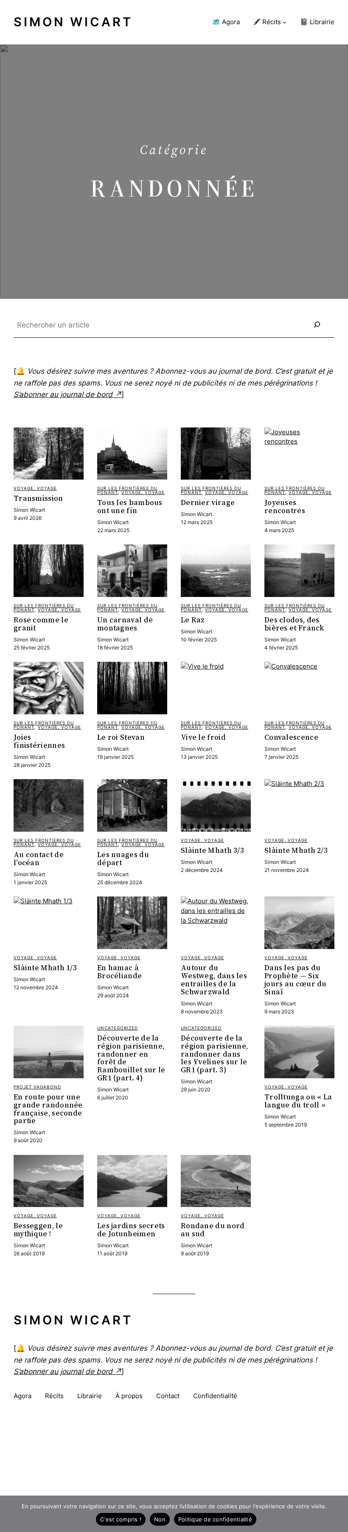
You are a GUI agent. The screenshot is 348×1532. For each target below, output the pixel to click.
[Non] (337, 1514)
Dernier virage (208, 503)
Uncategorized (117, 1027)
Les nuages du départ (123, 859)
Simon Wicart (73, 21)
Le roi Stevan (121, 737)
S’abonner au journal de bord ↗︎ (67, 394)
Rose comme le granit (41, 624)
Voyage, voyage (35, 488)
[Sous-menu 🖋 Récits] (284, 22)
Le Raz (193, 620)
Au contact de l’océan (39, 859)
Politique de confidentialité (215, 1519)
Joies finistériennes (39, 741)
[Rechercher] (317, 325)
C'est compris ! (120, 1519)
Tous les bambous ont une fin (130, 507)
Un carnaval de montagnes (125, 624)
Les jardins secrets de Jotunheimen (131, 1230)
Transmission (38, 498)
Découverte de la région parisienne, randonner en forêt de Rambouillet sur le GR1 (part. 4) (131, 1058)
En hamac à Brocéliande (119, 972)
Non (160, 1519)
